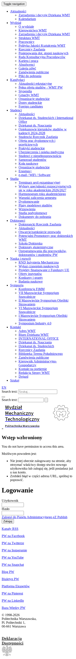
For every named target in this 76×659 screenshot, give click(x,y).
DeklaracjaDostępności (12, 640)
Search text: (9, 391)
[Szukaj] (3, 397)
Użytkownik (10, 500)
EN (4, 387)
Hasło (6, 509)
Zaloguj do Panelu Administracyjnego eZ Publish (34, 517)
